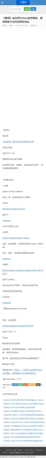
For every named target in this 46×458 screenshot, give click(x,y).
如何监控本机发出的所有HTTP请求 (17, 325)
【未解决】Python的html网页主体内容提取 (18, 407)
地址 (20, 385)
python (15, 385)
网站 (25, 385)
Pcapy (5, 337)
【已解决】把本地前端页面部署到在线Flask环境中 (21, 437)
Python (4, 25)
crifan (11, 25)
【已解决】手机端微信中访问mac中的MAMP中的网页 (23, 426)
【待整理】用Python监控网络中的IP (18, 141)
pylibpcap (6, 220)
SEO (23, 452)
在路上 (23, 2)
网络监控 (32, 385)
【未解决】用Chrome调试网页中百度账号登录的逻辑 (22, 433)
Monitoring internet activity (13, 208)
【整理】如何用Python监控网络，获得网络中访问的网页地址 (22, 19)
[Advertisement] (23, 52)
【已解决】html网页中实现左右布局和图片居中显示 (22, 411)
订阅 (33, 9)
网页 (38, 385)
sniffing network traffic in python (16, 237)
